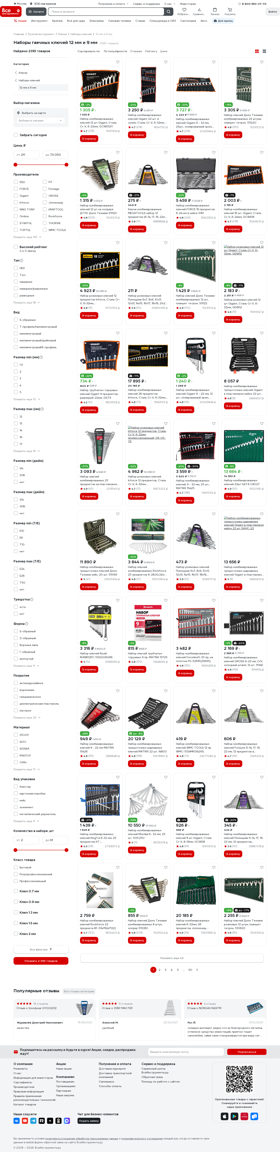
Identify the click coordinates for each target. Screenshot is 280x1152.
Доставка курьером (112, 1068)
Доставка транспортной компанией (115, 1075)
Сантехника (188, 20)
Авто (204, 20)
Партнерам (63, 1090)
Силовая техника (119, 20)
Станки (140, 20)
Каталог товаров (25, 1104)
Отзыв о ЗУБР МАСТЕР (117, 1008)
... (184, 970)
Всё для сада (76, 20)
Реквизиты (21, 1068)
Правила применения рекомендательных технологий (34, 1098)
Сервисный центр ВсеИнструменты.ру (155, 1070)
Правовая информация (29, 1091)
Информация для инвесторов (33, 1077)
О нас (17, 1073)
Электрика (96, 20)
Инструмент (39, 20)
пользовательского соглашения (142, 1138)
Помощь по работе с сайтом (161, 1081)
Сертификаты (23, 1082)
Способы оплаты (110, 1086)
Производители (24, 1087)
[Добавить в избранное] (118, 62)
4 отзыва (210, 1003)
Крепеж (57, 20)
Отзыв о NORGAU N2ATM (204, 1008)
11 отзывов (126, 1003)
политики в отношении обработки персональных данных (81, 1138)
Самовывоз (106, 1081)
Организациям (65, 1086)
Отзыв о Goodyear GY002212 (37, 1008)
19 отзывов (40, 1003)
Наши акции (64, 1068)
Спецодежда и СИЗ (163, 20)
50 (190, 970)
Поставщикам (65, 1081)
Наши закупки (65, 1095)
